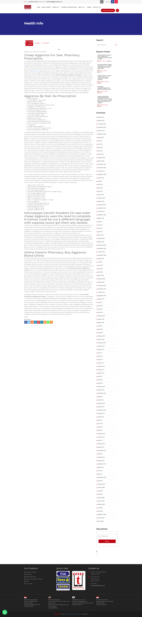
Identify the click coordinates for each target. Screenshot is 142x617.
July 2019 (99, 302)
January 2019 (100, 319)
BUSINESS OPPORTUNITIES (69, 7)
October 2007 (101, 501)
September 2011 (101, 464)
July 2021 (99, 221)
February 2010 (101, 484)
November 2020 (101, 248)
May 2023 (100, 147)
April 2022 (100, 191)
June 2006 (100, 507)
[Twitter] (29, 322)
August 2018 (100, 322)
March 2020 (100, 275)
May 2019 (100, 309)
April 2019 (100, 312)
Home (38, 7)
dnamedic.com (34, 71)
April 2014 (100, 430)
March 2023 (100, 154)
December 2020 (101, 245)
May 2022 (100, 188)
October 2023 (101, 130)
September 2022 (101, 174)
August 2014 (100, 417)
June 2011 (100, 470)
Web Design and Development (74, 614)
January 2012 (100, 460)
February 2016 (101, 386)
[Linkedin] (35, 322)
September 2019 (101, 295)
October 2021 (101, 211)
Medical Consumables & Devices (34, 579)
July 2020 (99, 262)
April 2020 (100, 272)
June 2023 (100, 144)
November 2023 (101, 127)
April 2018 (100, 332)
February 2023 (101, 157)
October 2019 (101, 292)
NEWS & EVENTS (46, 7)
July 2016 (99, 376)
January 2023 (100, 161)
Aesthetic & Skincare (30, 572)
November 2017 (101, 342)
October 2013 (101, 437)
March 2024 (100, 117)
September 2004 (101, 514)
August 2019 (100, 299)
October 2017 (101, 346)
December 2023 (101, 124)
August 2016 (100, 373)
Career (89, 7)
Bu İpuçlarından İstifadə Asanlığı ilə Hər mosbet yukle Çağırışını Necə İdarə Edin (105, 66)
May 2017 (100, 356)
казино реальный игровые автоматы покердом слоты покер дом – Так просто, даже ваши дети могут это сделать (105, 99)
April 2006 (100, 511)
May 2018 (100, 329)
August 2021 (100, 218)
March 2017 (100, 363)
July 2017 (99, 353)
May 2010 (100, 481)
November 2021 (101, 208)
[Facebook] (25, 322)
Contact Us (97, 7)
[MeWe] (41, 322)
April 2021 (100, 231)
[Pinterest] (38, 322)
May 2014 (100, 427)
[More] (51, 322)
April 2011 (100, 474)
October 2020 (101, 252)
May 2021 (100, 228)
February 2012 (101, 457)
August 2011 (100, 467)
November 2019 (101, 289)
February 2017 (101, 366)
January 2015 (100, 406)
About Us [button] (81, 7)
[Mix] (45, 322)
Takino (27, 581)
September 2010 (101, 477)
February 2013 (101, 443)
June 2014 (100, 423)
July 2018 (99, 326)
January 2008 (100, 497)
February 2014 (101, 433)
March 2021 (100, 235)
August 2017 (100, 349)
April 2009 (100, 494)
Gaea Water (28, 574)
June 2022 (100, 184)
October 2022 (101, 171)
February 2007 (101, 504)
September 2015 (101, 393)
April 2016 (100, 383)
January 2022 (100, 201)
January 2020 (100, 282)
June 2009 (100, 491)
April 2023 (100, 151)
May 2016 (100, 380)
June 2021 (100, 225)
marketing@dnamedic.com (98, 585)
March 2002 (100, 521)
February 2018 (101, 336)
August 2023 (100, 137)
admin (109, 61)
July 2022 (99, 181)
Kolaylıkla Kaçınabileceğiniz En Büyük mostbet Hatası (104, 88)
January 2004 (100, 518)
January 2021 (100, 241)
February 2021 (101, 238)
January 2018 (100, 339)
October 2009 (101, 487)
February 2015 (101, 403)
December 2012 (101, 450)
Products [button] (56, 7)
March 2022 (100, 194)
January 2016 (100, 390)
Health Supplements (30, 577)
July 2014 (99, 420)
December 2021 (101, 204)
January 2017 (100, 369)
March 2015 (100, 400)
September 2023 (101, 134)
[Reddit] (32, 322)
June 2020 (100, 265)
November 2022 (101, 167)
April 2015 (100, 396)
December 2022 (101, 164)
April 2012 (100, 454)
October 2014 (101, 413)
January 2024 (100, 120)
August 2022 (100, 178)
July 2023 (99, 140)
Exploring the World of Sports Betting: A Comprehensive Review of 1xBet (105, 57)
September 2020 (101, 255)
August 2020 (100, 258)
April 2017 (100, 359)
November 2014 (101, 410)
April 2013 (100, 440)
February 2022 (101, 198)
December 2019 (101, 285)
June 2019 (100, 305)
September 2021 (101, 215)
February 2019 (101, 316)
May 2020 (100, 268)
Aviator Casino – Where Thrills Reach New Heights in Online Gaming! (104, 77)
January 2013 (100, 447)
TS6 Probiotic (29, 583)
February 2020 (101, 279)
